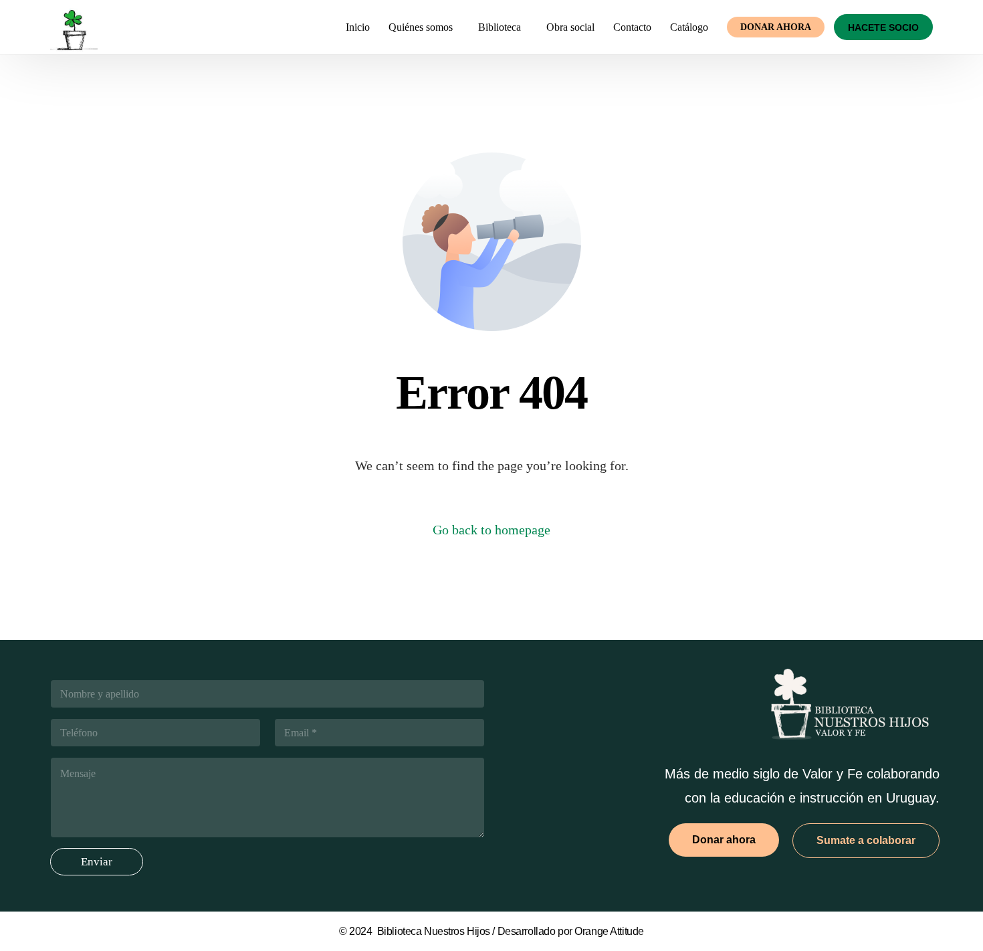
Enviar (96, 861)
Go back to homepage (491, 529)
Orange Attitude (609, 931)
